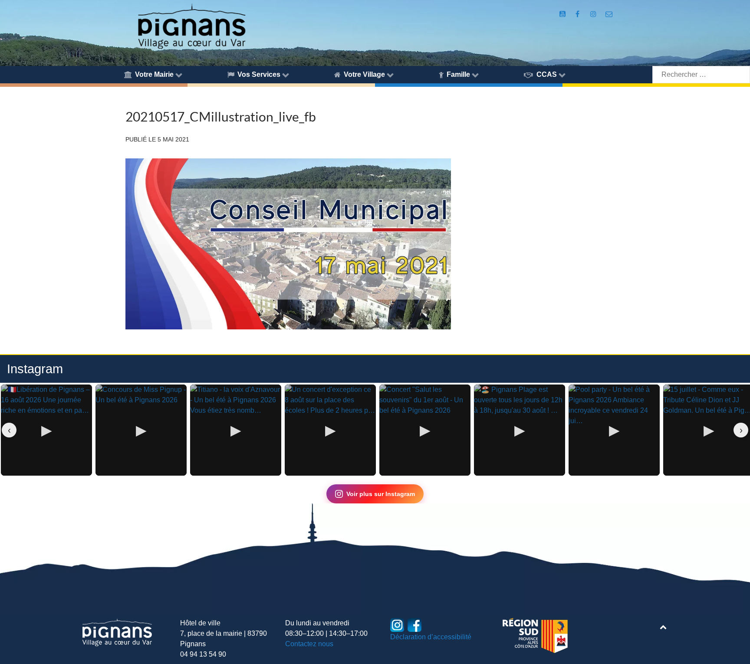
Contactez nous (309, 644)
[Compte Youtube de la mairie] (563, 14)
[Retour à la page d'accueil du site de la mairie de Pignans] (191, 25)
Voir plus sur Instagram (380, 493)
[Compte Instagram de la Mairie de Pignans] (594, 14)
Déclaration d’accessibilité (430, 637)
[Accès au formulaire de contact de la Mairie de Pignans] (608, 14)
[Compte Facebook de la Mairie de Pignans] (578, 14)
